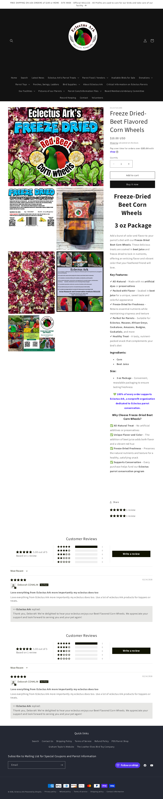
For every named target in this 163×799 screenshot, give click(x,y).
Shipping (114, 143)
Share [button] (116, 502)
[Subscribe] (61, 765)
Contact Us (47, 741)
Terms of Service (83, 741)
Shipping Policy (64, 741)
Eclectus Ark (19, 792)
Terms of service (80, 791)
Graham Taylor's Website (61, 746)
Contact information (115, 791)
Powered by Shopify (33, 792)
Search (35, 741)
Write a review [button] (131, 553)
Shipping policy (97, 791)
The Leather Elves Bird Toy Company (95, 746)
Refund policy (65, 791)
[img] (18, 580)
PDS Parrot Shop (120, 741)
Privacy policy (50, 791)
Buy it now (132, 184)
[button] (11, 40)
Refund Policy (102, 741)
